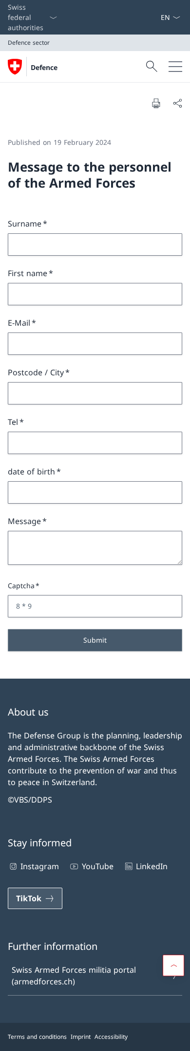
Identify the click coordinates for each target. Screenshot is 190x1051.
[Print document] (156, 103)
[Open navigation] (175, 66)
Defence (44, 67)
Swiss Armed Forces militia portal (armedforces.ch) (74, 975)
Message (24, 521)
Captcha (21, 585)
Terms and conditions (37, 1037)
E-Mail (19, 322)
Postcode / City (36, 372)
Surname (24, 223)
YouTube (97, 866)
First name (27, 273)
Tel (13, 422)
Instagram (39, 866)
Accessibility (111, 1037)
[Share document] (177, 103)
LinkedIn (152, 866)
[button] (173, 965)
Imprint (81, 1037)
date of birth (31, 471)
